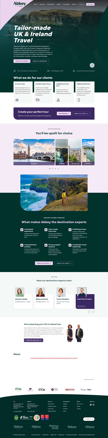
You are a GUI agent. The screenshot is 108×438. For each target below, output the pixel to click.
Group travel (51, 404)
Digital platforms (52, 411)
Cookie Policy (45, 434)
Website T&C (53, 434)
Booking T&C (61, 434)
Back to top (89, 419)
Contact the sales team (32, 340)
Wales (64, 411)
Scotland (65, 408)
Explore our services (43, 263)
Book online (90, 4)
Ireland (65, 406)
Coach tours (51, 408)
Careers (79, 408)
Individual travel (52, 406)
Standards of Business (71, 434)
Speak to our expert (80, 113)
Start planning (63, 113)
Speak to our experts (63, 263)
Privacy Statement (35, 434)
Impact (78, 406)
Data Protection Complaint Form (86, 434)
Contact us (81, 4)
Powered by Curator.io (89, 379)
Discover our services (22, 61)
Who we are (80, 404)
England (65, 404)
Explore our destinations (40, 61)
